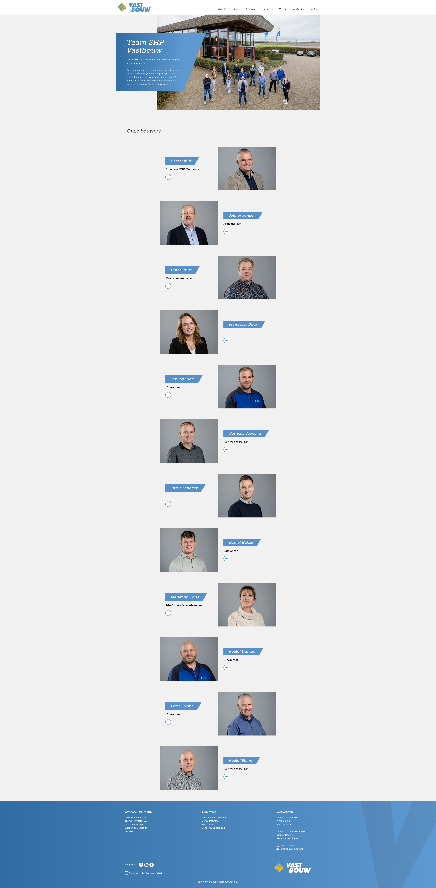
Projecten (268, 9)
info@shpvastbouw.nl (291, 848)
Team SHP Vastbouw (136, 820)
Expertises (251, 9)
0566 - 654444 (287, 845)
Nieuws (283, 9)
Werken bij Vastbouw (136, 827)
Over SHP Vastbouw (229, 9)
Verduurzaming (210, 820)
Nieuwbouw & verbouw (214, 817)
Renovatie (207, 824)
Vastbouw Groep (134, 824)
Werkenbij (298, 9)
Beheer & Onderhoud (213, 827)
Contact (314, 9)
